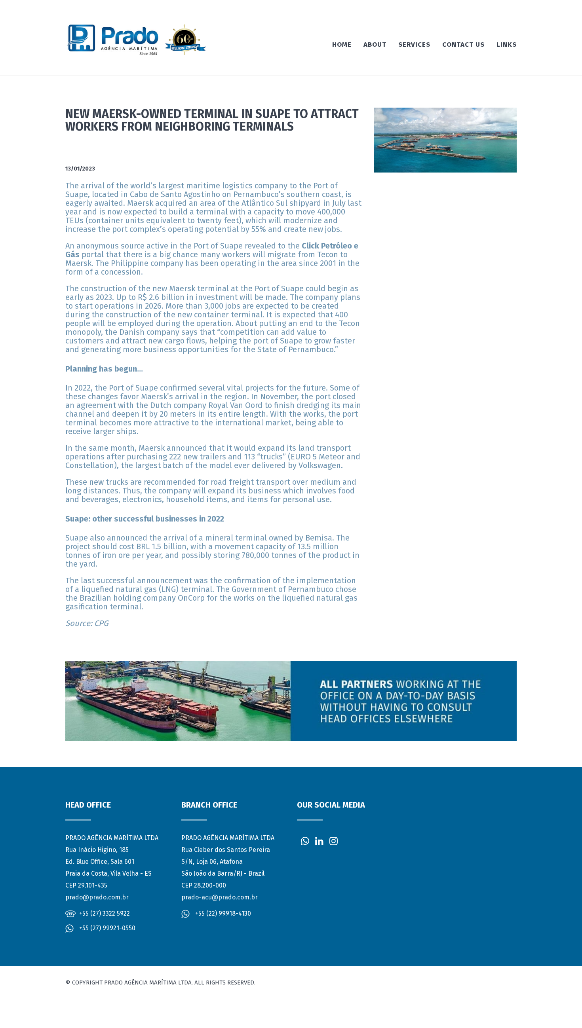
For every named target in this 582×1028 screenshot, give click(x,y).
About (374, 44)
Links (506, 44)
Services (414, 44)
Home (342, 44)
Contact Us (463, 44)
